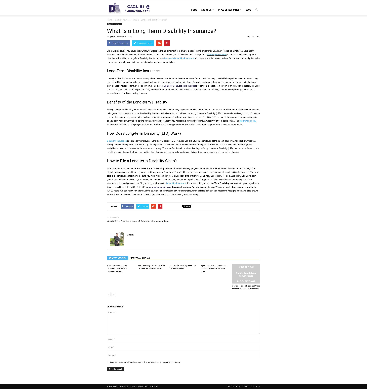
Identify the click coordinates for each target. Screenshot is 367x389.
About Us (206, 9)
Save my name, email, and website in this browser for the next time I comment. (145, 362)
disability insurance (216, 54)
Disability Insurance (122, 20)
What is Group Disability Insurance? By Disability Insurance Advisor (138, 221)
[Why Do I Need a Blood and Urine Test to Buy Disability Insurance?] (246, 274)
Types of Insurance (228, 9)
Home (194, 9)
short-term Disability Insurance (178, 58)
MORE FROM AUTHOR (140, 258)
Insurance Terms (233, 386)
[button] (256, 9)
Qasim (112, 37)
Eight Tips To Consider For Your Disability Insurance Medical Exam (214, 268)
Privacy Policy (248, 386)
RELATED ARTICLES (118, 258)
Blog (248, 9)
